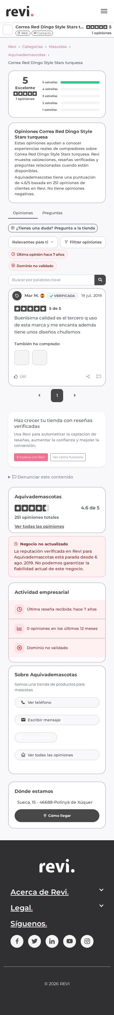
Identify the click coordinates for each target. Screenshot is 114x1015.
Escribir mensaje (44, 720)
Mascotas (58, 46)
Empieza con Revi (31, 457)
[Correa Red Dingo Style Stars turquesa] (39, 357)
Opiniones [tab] (23, 212)
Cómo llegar (59, 815)
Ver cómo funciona (68, 457)
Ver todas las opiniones (39, 526)
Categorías (32, 46)
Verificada (64, 296)
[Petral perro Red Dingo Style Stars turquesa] (21, 357)
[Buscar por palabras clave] (100, 280)
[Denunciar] (99, 377)
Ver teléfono (39, 702)
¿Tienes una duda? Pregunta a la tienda (55, 228)
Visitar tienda (38, 737)
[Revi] (20, 11)
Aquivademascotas (27, 54)
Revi (12, 46)
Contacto (44, 33)
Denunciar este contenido (44, 477)
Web (24, 33)
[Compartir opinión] (88, 377)
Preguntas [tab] (52, 212)
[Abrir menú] (104, 11)
